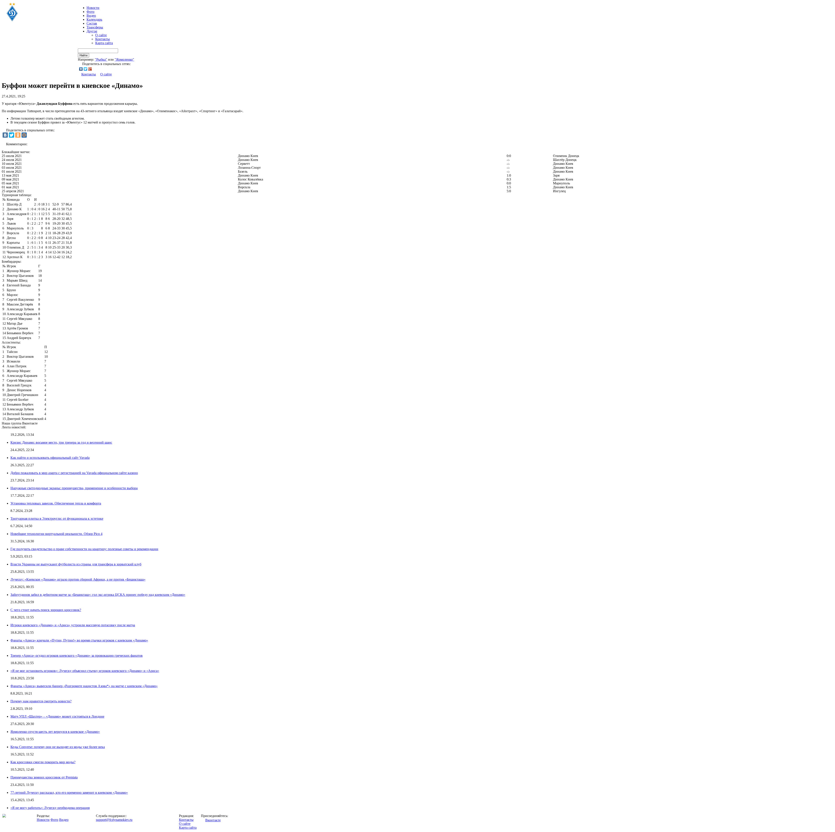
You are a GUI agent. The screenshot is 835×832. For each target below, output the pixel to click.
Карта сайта (104, 43)
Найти (83, 55)
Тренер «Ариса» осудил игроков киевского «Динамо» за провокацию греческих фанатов (76, 655)
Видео (91, 15)
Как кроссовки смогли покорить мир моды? (42, 762)
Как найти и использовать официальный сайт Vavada (50, 457)
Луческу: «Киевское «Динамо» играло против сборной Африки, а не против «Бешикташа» (77, 579)
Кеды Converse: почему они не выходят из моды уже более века (57, 747)
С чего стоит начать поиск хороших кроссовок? (45, 610)
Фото (90, 11)
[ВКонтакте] (81, 69)
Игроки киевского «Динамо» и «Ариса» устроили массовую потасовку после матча (72, 625)
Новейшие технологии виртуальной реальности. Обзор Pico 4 (56, 534)
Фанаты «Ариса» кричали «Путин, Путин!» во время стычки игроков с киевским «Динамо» (79, 640)
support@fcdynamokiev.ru (114, 820)
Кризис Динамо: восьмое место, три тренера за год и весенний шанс (61, 442)
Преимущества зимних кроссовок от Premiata (44, 777)
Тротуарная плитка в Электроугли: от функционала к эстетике (56, 518)
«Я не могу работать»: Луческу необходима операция (50, 808)
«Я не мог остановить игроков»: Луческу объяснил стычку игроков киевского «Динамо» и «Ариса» (84, 671)
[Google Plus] (90, 69)
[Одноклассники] (17, 135)
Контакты (102, 39)
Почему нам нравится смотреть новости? (41, 701)
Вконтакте (213, 820)
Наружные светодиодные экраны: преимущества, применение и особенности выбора (74, 488)
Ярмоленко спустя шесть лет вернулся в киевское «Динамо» (55, 731)
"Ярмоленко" (124, 59)
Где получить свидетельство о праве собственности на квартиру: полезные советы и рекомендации (84, 549)
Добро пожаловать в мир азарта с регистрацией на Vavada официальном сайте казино (74, 473)
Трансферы (95, 27)
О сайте (101, 35)
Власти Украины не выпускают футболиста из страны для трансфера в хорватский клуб (75, 564)
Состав (92, 23)
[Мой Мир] (24, 135)
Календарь (94, 19)
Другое (92, 31)
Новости (43, 820)
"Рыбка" (101, 59)
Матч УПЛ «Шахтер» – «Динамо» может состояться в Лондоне (57, 716)
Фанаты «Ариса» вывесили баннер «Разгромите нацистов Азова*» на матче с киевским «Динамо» (84, 686)
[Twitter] (85, 69)
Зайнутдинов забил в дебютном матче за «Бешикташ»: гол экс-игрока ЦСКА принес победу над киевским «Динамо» (97, 594)
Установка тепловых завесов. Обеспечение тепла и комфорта (55, 503)
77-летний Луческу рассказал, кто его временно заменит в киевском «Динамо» (69, 792)
